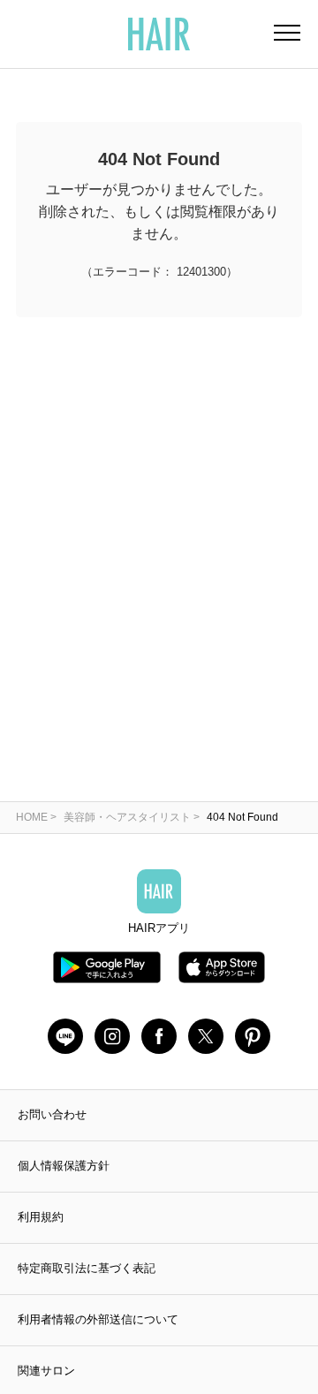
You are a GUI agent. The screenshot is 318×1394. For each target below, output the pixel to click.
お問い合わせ (52, 1114)
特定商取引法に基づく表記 (86, 1268)
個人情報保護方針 (64, 1165)
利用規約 (41, 1217)
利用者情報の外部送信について (98, 1319)
